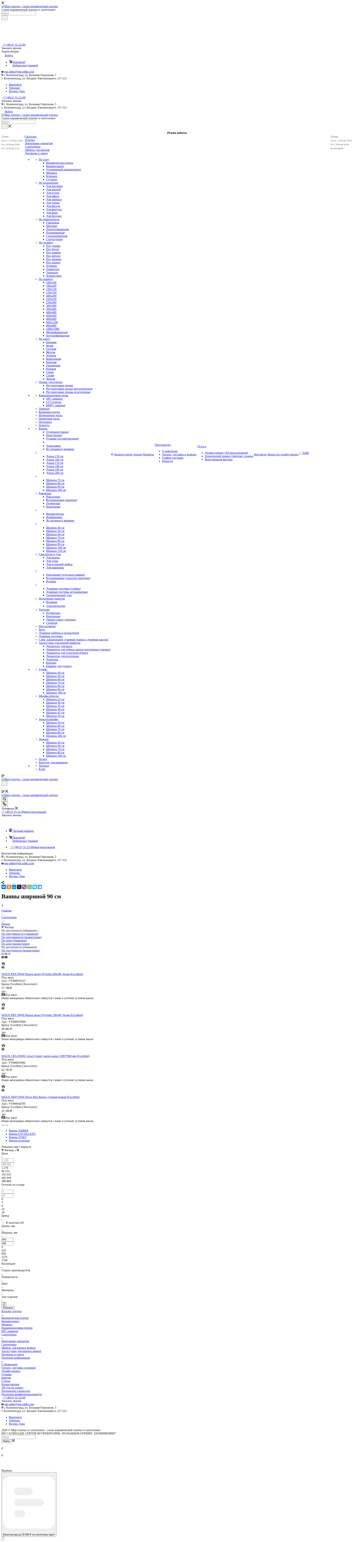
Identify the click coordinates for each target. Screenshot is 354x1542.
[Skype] (34, 887)
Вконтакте (15, 84)
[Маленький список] (2, 957)
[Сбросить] (4, 1304)
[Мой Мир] (14, 887)
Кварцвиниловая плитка (16, 1327)
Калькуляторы (10, 1384)
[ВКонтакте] (3, 887)
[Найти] (4, 17)
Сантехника (9, 1334)
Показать (8, 1307)
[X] (19, 887)
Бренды (6, 1377)
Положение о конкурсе (15, 1391)
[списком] (6, 953)
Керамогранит (10, 1321)
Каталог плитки (11, 1311)
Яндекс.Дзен (17, 91)
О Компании (9, 1364)
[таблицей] (9, 953)
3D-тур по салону (12, 1387)
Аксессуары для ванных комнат (21, 1351)
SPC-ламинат (9, 1331)
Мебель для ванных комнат (18, 1347)
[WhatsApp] (29, 887)
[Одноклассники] (9, 887)
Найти (6, 1441)
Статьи (5, 1381)
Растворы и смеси (12, 1354)
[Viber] (24, 887)
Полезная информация (15, 1357)
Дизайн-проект (10, 1371)
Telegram (14, 88)
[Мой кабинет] (3, 788)
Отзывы (6, 1374)
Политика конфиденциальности (21, 1394)
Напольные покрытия (15, 1341)
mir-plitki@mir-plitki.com (19, 71)
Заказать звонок (11, 100)
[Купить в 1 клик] (3, 964)
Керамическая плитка (15, 1317)
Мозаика (6, 1324)
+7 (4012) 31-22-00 (13, 44)
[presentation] (2, 1125)
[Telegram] (40, 887)
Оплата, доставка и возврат (18, 1367)
